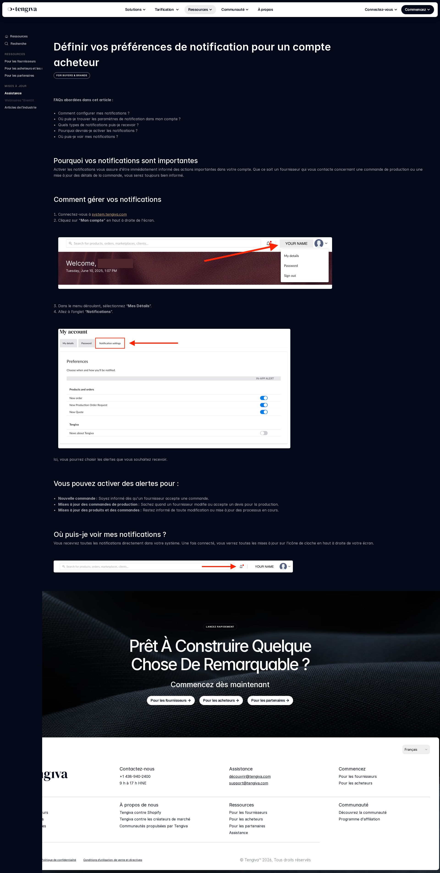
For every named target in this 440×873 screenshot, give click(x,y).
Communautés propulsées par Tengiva (154, 826)
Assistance (238, 832)
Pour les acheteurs (355, 783)
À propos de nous (139, 805)
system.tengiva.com (109, 214)
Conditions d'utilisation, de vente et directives (112, 860)
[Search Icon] (21, 43)
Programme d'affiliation (359, 819)
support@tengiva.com (248, 783)
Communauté (353, 805)
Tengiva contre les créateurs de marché (155, 819)
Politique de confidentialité (58, 860)
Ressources (241, 805)
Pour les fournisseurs (358, 776)
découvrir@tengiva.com (250, 776)
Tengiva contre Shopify (140, 812)
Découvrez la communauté (363, 812)
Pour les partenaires (247, 826)
